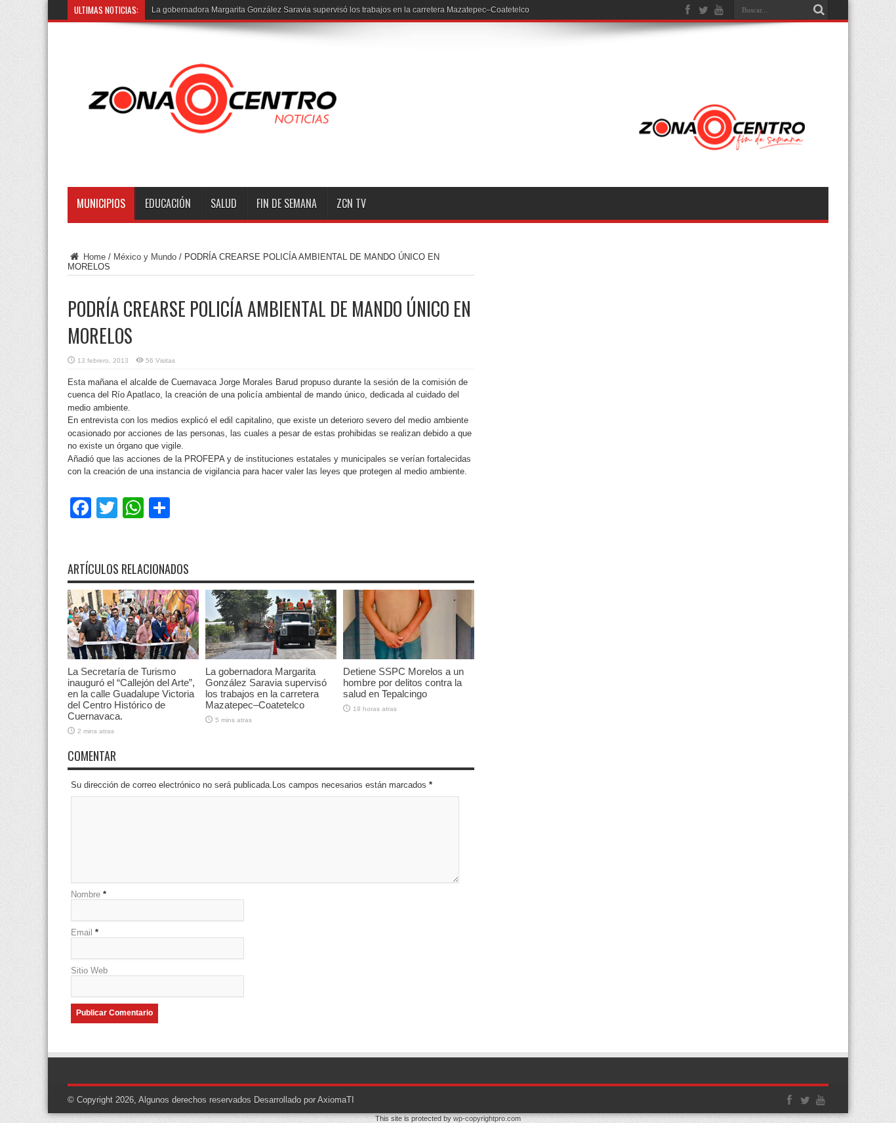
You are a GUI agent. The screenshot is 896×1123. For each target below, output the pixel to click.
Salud (224, 203)
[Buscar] (818, 10)
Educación (168, 203)
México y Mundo (144, 257)
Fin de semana (286, 203)
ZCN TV (351, 203)
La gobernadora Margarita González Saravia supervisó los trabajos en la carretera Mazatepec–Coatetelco (266, 688)
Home (93, 257)
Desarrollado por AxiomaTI (304, 1100)
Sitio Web (89, 970)
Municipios (101, 203)
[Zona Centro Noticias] (448, 154)
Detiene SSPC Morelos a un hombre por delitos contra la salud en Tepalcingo (403, 682)
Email (81, 932)
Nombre (85, 894)
